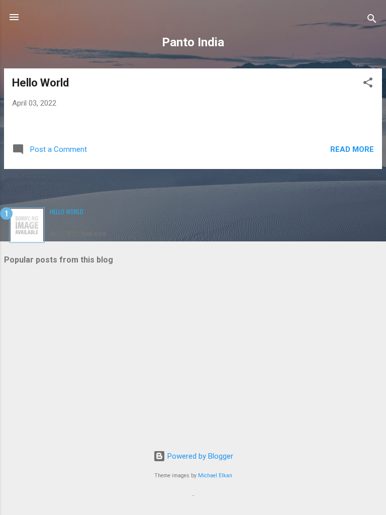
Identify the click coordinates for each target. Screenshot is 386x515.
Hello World (40, 82)
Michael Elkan (215, 475)
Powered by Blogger (199, 456)
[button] (368, 84)
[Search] (372, 20)
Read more (352, 149)
